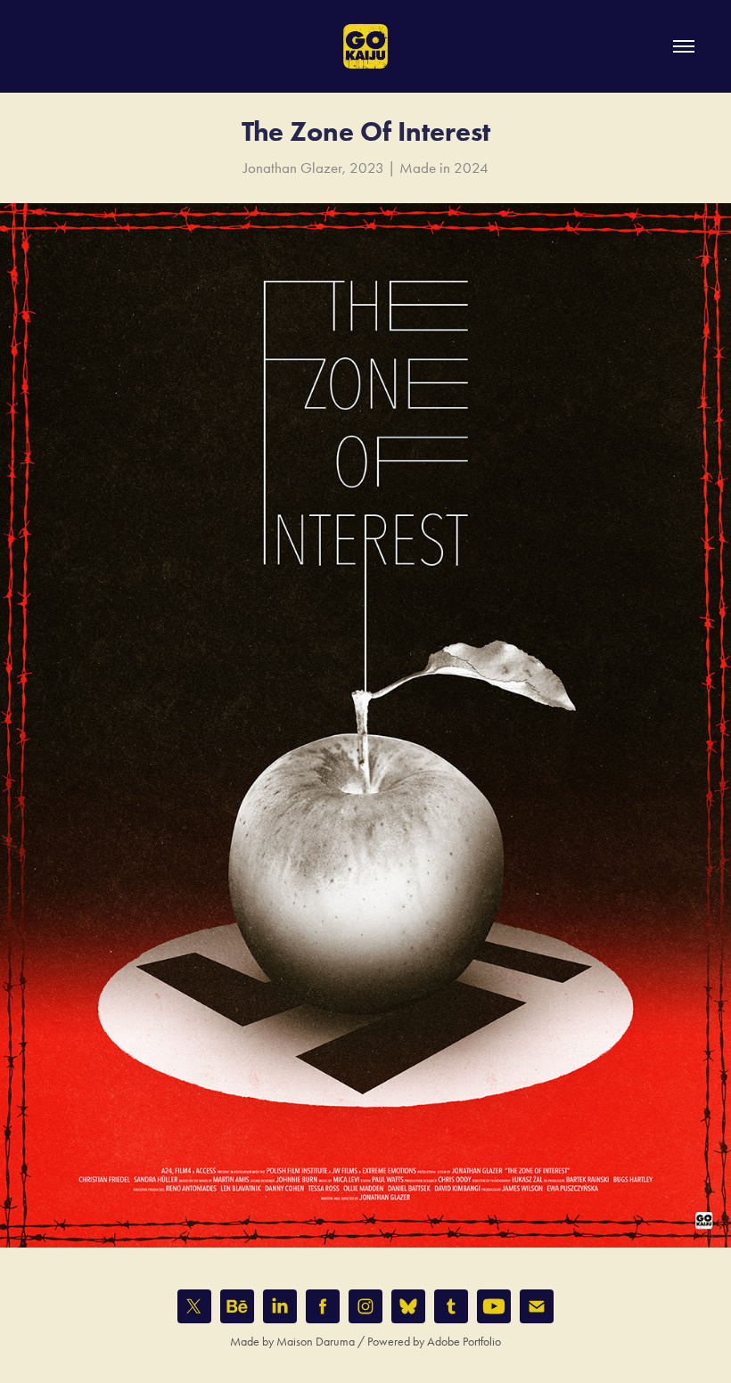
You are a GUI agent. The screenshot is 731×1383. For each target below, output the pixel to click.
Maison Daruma (315, 1341)
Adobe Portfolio (464, 1341)
